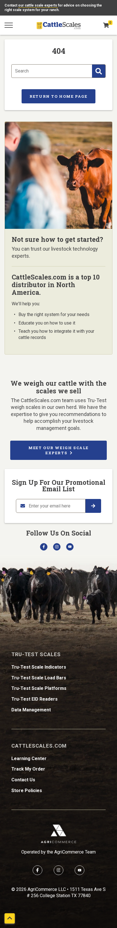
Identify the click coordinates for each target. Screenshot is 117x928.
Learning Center (29, 758)
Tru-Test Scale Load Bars (38, 677)
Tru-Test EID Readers (34, 699)
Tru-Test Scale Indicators (38, 667)
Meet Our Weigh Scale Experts (58, 450)
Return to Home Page (58, 96)
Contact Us (23, 779)
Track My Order (28, 769)
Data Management (31, 709)
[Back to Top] (10, 918)
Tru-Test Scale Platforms (38, 688)
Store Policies (26, 790)
